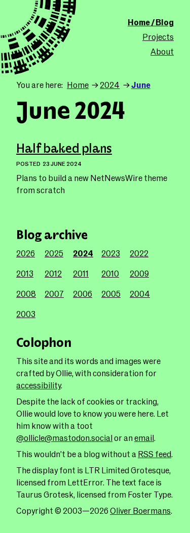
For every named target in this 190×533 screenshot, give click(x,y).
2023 (110, 253)
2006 (82, 293)
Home (78, 84)
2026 (25, 253)
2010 (110, 273)
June (140, 84)
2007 (54, 293)
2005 (111, 293)
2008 (26, 293)
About (162, 51)
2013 (24, 273)
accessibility (38, 385)
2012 (53, 273)
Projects (158, 36)
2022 (139, 253)
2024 (110, 84)
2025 (54, 253)
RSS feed (154, 454)
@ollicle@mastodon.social (64, 437)
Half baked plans (64, 149)
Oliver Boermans (140, 510)
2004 (140, 293)
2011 (81, 273)
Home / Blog (151, 22)
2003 (25, 313)
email (144, 437)
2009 (139, 273)
